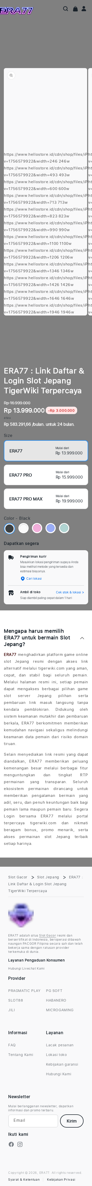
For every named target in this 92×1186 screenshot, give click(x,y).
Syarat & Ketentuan (24, 1180)
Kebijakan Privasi (61, 1180)
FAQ (12, 1044)
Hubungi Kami (58, 1073)
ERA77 (10, 654)
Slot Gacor (17, 877)
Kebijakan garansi (62, 1064)
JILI (11, 1009)
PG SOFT (54, 990)
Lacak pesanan (60, 1044)
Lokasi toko (56, 1054)
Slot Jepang (48, 877)
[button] (65, 8)
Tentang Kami (20, 1054)
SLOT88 (15, 1000)
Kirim (72, 1121)
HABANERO (56, 1000)
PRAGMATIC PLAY (24, 990)
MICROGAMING (60, 1009)
